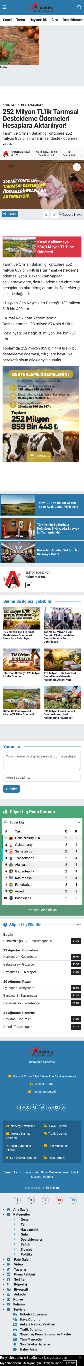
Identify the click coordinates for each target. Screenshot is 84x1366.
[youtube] (59, 1200)
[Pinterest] (35, 1107)
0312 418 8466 (44, 1084)
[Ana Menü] (4, 7)
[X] (27, 1107)
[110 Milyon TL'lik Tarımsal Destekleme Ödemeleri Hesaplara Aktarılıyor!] (62, 659)
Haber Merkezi (35, 577)
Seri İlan (19, 1279)
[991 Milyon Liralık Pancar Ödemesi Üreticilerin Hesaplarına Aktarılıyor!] (62, 697)
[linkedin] (73, 1200)
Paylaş (12, 214)
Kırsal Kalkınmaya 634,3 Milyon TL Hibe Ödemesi (18, 712)
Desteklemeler (32, 104)
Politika (48, 1176)
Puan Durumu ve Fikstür (19, 1148)
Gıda (54, 20)
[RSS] (64, 1107)
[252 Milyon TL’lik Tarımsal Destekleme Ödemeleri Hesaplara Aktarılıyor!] (42, 184)
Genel (7, 20)
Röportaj (20, 1284)
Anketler (20, 1294)
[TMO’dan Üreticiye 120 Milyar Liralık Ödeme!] (21, 659)
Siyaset (36, 1176)
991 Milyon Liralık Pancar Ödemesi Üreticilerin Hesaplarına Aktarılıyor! (59, 714)
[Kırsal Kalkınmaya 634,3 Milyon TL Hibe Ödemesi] (21, 697)
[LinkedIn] (49, 1107)
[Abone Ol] (70, 214)
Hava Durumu (58, 1126)
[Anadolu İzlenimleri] (41, 7)
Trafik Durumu (57, 1133)
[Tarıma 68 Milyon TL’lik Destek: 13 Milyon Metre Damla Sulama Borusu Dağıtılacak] (62, 618)
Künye (18, 1299)
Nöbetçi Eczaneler (23, 1126)
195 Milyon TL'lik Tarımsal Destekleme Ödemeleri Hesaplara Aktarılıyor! (19, 635)
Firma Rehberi (24, 1274)
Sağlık (75, 1172)
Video (18, 1264)
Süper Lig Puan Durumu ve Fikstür (45, 1334)
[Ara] (79, 7)
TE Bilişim (52, 1187)
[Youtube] (56, 1107)
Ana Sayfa (20, 1209)
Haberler (9, 104)
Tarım (20, 20)
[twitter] (31, 1200)
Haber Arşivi (57, 1157)
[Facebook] (20, 1107)
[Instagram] (42, 1107)
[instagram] (45, 1200)
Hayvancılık (38, 20)
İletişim (19, 1304)
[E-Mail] (28, 585)
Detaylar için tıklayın (42, 910)
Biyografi (20, 1289)
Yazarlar (19, 1269)
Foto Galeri (22, 1259)
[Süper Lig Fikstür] (79, 925)
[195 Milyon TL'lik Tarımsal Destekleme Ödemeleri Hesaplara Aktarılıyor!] (21, 618)
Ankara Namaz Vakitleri (18, 1136)
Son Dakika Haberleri (24, 1157)
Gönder (11, 789)
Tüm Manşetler (58, 1146)
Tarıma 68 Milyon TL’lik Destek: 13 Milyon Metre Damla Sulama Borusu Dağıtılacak (59, 636)
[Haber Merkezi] (12, 579)
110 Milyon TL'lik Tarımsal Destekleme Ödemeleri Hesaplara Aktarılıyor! (60, 676)
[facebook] (17, 1200)
